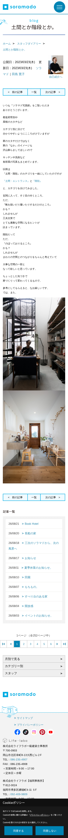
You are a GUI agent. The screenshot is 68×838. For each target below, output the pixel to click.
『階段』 (37, 181)
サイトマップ (25, 717)
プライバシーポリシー (30, 724)
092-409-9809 (18, 794)
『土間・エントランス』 (16, 181)
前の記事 (17, 92)
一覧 (34, 92)
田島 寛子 (18, 74)
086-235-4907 (18, 759)
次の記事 (50, 92)
